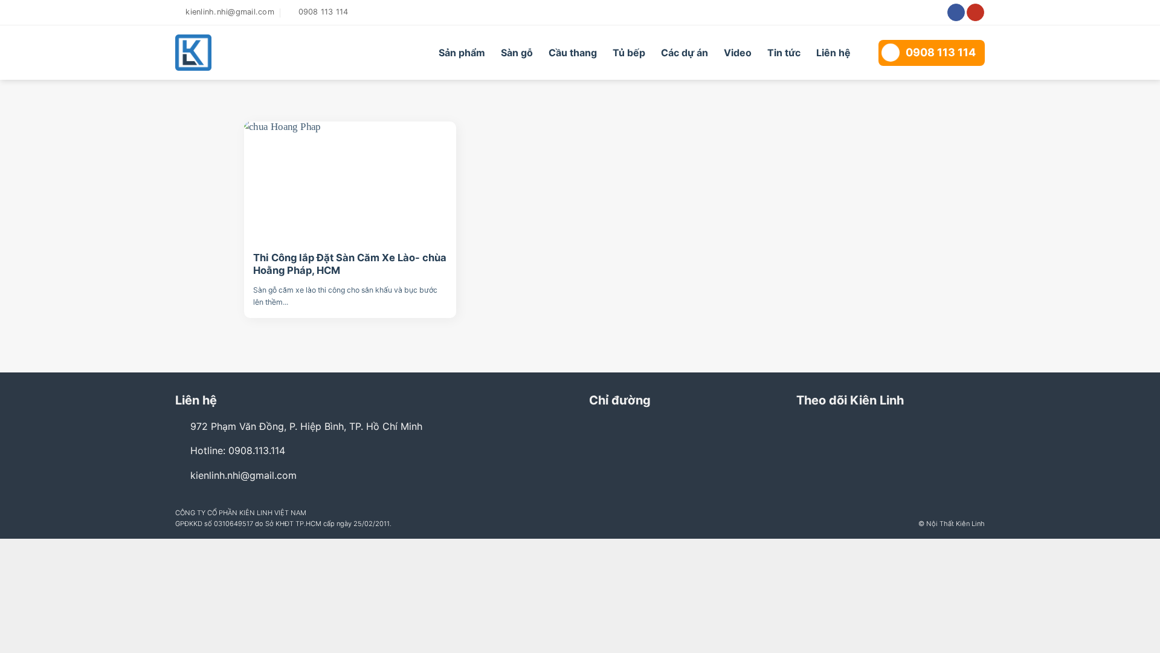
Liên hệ (833, 53)
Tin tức (784, 53)
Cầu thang (573, 53)
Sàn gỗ (517, 53)
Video (738, 53)
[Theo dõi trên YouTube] (975, 13)
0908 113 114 (941, 52)
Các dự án (684, 53)
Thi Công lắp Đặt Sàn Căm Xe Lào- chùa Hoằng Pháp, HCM (349, 264)
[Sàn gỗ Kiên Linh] (243, 52)
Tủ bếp (629, 53)
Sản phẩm (462, 53)
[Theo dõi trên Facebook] (956, 13)
